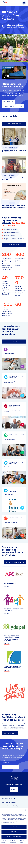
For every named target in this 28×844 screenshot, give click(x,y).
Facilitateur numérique (10, 522)
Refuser (14, 831)
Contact (14, 789)
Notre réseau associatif (9, 802)
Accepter (14, 826)
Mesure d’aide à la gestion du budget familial (12, 381)
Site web (6, 586)
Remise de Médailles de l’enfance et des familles (14, 151)
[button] (26, 810)
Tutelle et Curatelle (9, 353)
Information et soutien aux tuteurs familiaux (13, 410)
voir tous (14, 341)
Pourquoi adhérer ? (10, 733)
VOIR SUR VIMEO (8, 101)
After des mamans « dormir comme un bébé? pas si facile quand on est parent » (13, 207)
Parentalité (7, 467)
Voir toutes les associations (15, 562)
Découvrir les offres (10, 766)
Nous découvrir (14, 244)
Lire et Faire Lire (8, 494)
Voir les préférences (14, 836)
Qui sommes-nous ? (8, 799)
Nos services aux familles (10, 806)
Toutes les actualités (14, 123)
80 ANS (20, 106)
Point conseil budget (9, 439)
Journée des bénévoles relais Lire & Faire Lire (14, 178)
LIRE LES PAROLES (9, 106)
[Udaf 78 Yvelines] (5, 3)
